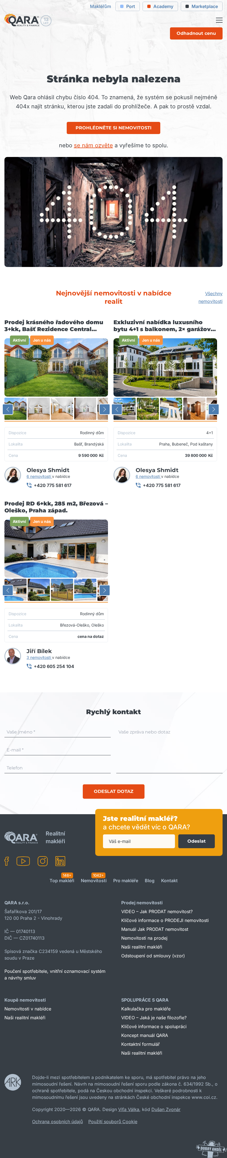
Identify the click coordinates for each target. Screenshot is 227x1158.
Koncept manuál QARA (144, 1035)
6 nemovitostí (39, 476)
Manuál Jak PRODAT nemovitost (154, 929)
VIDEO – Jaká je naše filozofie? (154, 1017)
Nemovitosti (94, 880)
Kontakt (169, 880)
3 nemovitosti (39, 657)
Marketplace (205, 6)
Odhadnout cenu (196, 33)
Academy (163, 6)
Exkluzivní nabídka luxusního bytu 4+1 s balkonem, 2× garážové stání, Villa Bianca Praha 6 (164, 326)
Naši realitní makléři (141, 947)
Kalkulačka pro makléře (146, 1009)
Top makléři (62, 880)
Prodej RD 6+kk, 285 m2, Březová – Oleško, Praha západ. (56, 507)
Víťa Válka (128, 1109)
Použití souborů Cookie (112, 1121)
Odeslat (196, 841)
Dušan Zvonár (165, 1109)
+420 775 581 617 (52, 485)
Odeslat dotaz (113, 791)
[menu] (219, 20)
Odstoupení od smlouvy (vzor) (153, 955)
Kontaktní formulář (140, 1044)
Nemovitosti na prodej (144, 938)
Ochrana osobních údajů (57, 1121)
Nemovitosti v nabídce (27, 1009)
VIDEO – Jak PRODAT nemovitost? (157, 911)
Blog (149, 880)
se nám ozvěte (93, 145)
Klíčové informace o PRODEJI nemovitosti (165, 920)
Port (130, 6)
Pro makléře (125, 880)
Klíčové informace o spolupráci (154, 1026)
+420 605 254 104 (54, 666)
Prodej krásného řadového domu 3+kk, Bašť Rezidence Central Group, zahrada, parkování (53, 326)
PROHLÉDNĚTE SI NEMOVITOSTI (113, 127)
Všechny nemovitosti (210, 297)
